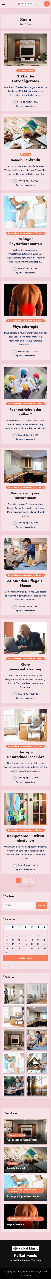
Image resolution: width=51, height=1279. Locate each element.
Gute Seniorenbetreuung (25, 667)
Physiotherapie (25, 326)
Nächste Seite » (25, 886)
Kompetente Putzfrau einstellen (25, 838)
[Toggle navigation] (3, 3)
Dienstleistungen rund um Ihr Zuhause (25, 233)
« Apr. (6, 966)
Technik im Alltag (26, 70)
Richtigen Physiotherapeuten (25, 241)
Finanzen (25, 154)
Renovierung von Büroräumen (25, 495)
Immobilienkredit (25, 160)
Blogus (39, 1271)
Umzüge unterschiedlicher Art (25, 754)
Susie (19, 102)
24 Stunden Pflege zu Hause (25, 583)
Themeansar (25, 1275)
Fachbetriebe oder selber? (26, 412)
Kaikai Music (25, 1255)
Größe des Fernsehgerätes (25, 79)
